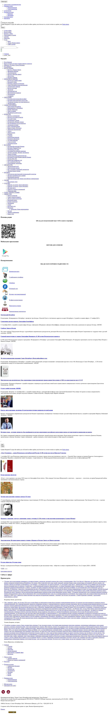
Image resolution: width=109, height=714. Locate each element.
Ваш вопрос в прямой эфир (15, 652)
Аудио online (7, 30)
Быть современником (13, 126)
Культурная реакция (13, 137)
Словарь (9, 135)
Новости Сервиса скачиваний (16, 189)
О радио (9, 646)
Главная (6, 54)
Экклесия (10, 89)
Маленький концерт (13, 177)
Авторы (6, 36)
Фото (9, 41)
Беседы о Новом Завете (14, 69)
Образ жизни (11, 132)
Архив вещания (12, 651)
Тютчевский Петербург (8, 315)
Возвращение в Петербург (15, 108)
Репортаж (10, 208)
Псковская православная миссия (16, 155)
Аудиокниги (11, 670)
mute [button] (2, 446)
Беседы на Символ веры (14, 80)
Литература (10, 669)
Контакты (7, 18)
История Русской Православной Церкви (19, 157)
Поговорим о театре (13, 120)
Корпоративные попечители (17, 311)
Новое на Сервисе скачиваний (16, 660)
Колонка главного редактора (15, 83)
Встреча (9, 134)
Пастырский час (12, 91)
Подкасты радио (9, 12)
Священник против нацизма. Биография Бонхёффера (17, 321)
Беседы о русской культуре (15, 117)
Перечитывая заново (13, 168)
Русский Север (11, 119)
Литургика (10, 76)
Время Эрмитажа (12, 109)
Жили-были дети (12, 181)
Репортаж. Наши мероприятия (20, 209)
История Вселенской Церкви (15, 146)
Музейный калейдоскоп (14, 112)
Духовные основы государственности (18, 102)
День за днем (8, 657)
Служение (10, 96)
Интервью (10, 15)
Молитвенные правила (14, 92)
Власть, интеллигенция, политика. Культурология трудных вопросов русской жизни (27, 410)
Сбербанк (12, 283)
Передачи (7, 38)
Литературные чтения (13, 171)
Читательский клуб (13, 166)
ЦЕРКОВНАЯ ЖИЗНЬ (11, 79)
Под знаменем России (13, 162)
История (9, 672)
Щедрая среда (11, 188)
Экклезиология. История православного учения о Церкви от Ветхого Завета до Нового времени (30, 540)
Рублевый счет (13, 288)
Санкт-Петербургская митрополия (17, 85)
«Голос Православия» (13, 43)
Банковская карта (14, 271)
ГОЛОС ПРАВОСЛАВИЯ (11, 192)
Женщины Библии (12, 71)
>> (6, 568)
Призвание (10, 203)
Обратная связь (11, 191)
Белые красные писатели (8, 475)
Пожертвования (12, 7)
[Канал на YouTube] (8, 692)
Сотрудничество (12, 9)
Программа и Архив (10, 35)
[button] (1, 21)
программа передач (6, 571)
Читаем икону (11, 103)
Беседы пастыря (12, 88)
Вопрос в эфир (8, 33)
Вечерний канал (12, 200)
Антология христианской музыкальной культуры (21, 174)
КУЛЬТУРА (7, 114)
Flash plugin (65, 24)
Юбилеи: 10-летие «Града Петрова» (17, 186)
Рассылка (7, 661)
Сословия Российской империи (16, 151)
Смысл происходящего (14, 197)
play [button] (2, 444)
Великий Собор (12, 82)
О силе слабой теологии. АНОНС (11, 388)
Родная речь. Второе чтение (15, 122)
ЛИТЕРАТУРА (8, 165)
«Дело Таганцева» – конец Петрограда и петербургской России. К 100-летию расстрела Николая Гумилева (33, 453)
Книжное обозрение (13, 139)
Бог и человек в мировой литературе (18, 169)
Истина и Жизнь (12, 77)
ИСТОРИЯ (7, 145)
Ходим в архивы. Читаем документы (18, 152)
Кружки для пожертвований (17, 294)
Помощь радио (8, 6)
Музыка (9, 667)
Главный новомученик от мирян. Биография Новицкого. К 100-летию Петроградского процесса (30, 336)
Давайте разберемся (13, 212)
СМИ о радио (11, 44)
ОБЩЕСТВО (8, 194)
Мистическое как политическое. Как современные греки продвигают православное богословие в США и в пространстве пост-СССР (42, 380)
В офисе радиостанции (16, 300)
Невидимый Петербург (14, 106)
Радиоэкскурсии (12, 143)
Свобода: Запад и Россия (8, 328)
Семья (9, 204)
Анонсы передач (12, 658)
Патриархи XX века (13, 149)
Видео (9, 675)
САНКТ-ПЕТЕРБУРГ (10, 105)
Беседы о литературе (13, 116)
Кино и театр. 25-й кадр (14, 128)
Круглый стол (11, 206)
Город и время (11, 111)
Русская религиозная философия (16, 99)
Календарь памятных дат (14, 160)
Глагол (9, 131)
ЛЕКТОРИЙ (7, 97)
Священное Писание (13, 666)
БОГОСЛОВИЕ (8, 68)
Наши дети (10, 214)
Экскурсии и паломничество (12, 4)
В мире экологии (12, 201)
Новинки (10, 13)
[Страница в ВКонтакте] (3, 692)
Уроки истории (11, 154)
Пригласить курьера (15, 305)
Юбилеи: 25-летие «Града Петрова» (14, 65)
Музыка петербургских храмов (16, 175)
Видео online (7, 32)
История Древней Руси (14, 148)
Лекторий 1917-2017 (10, 685)
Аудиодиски (7, 10)
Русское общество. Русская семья (11, 562)
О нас (5, 39)
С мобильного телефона (16, 277)
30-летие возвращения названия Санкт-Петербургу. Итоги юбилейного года (24, 358)
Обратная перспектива (14, 129)
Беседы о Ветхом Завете (14, 74)
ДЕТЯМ (6, 180)
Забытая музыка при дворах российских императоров (23, 178)
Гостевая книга (8, 17)
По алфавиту (8, 66)
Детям (9, 673)
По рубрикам (8, 62)
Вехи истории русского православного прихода (18, 63)
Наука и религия (12, 195)
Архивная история (12, 125)
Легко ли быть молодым (14, 198)
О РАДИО (7, 183)
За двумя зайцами (12, 140)
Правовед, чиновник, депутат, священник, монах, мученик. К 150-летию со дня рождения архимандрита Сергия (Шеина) (38, 518)
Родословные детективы (14, 163)
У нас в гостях (11, 142)
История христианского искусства (17, 100)
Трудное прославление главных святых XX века (16, 496)
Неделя (9, 211)
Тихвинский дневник (13, 86)
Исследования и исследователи (16, 123)
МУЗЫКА (7, 172)
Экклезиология (11, 73)
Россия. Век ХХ (12, 158)
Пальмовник (11, 94)
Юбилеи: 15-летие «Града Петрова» (17, 185)
